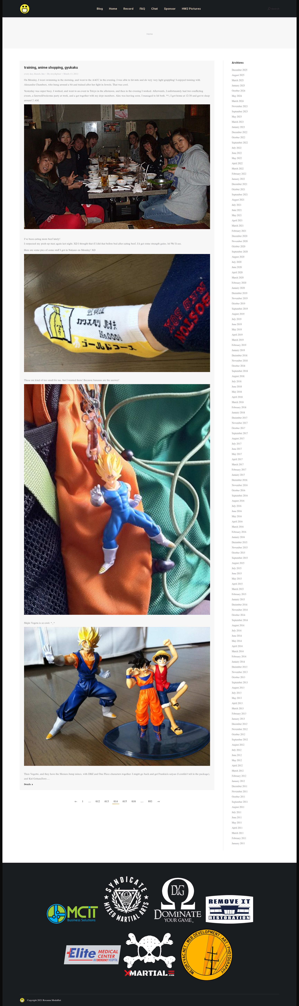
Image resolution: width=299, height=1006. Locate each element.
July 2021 (236, 204)
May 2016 (237, 516)
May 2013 (237, 698)
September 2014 (240, 620)
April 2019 (237, 334)
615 (125, 801)
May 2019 (237, 329)
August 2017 (238, 438)
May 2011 (237, 822)
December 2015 (239, 542)
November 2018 (240, 360)
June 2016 (237, 511)
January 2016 (238, 537)
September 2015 (240, 557)
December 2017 (239, 417)
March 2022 (238, 168)
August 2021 (238, 199)
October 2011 (238, 796)
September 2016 (240, 495)
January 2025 (238, 85)
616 (134, 801)
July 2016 (236, 505)
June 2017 (237, 448)
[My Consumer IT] (72, 924)
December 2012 (239, 724)
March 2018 (238, 402)
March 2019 (238, 339)
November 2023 (240, 106)
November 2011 (240, 791)
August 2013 (238, 687)
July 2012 (236, 749)
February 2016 (239, 531)
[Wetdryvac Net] (206, 982)
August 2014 (238, 625)
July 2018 (236, 381)
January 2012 (238, 781)
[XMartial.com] (149, 982)
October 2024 (238, 90)
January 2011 (238, 843)
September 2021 (240, 194)
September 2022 (240, 142)
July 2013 (236, 692)
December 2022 (239, 132)
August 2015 (238, 563)
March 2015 (238, 589)
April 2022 (237, 163)
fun (43, 73)
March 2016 (238, 526)
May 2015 (237, 578)
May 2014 (237, 640)
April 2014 (237, 646)
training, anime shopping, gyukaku (51, 67)
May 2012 (237, 760)
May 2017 (237, 454)
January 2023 (238, 127)
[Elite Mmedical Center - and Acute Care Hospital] (92, 982)
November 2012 (240, 729)
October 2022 (238, 137)
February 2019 (239, 345)
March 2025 (238, 80)
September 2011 (240, 801)
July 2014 (236, 630)
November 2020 (240, 241)
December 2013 (239, 666)
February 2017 (239, 469)
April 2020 (237, 272)
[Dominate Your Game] (177, 924)
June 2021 (237, 210)
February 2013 (239, 713)
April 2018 (237, 396)
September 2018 (240, 371)
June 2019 (237, 324)
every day (28, 73)
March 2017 (238, 464)
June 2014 (237, 635)
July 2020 (236, 262)
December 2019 (239, 293)
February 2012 (239, 775)
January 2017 (238, 474)
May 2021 (237, 215)
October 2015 (238, 552)
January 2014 (238, 661)
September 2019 (240, 308)
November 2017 (240, 422)
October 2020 (238, 246)
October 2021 (238, 189)
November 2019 (240, 298)
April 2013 (237, 703)
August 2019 (238, 313)
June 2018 (237, 386)
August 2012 (238, 744)
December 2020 (239, 236)
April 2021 (237, 220)
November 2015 (240, 547)
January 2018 (238, 412)
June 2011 (237, 817)
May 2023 (237, 116)
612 (98, 801)
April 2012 (237, 765)
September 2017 (240, 433)
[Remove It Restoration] (229, 924)
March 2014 (238, 651)
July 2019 (236, 319)
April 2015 (237, 583)
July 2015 (236, 568)
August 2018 (238, 376)
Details (27, 784)
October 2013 (238, 677)
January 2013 (238, 718)
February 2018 (239, 407)
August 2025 (238, 75)
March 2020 (238, 277)
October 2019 (238, 303)
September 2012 (240, 739)
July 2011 (236, 812)
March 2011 (238, 833)
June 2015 (237, 573)
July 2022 (236, 147)
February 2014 (239, 656)
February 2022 (239, 173)
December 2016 (239, 480)
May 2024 (237, 95)
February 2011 (239, 838)
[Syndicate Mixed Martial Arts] (126, 924)
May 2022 (237, 158)
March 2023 (238, 121)
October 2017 (238, 428)
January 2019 (238, 350)
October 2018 (238, 365)
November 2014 (240, 609)
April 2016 (237, 521)
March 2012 (238, 770)
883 (150, 801)
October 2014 (238, 615)
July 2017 (236, 443)
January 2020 (238, 287)
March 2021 (238, 225)
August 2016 (238, 500)
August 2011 (238, 807)
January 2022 (238, 178)
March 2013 (238, 708)
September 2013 (240, 682)
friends (37, 73)
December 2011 (239, 786)
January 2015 (238, 599)
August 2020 (238, 256)
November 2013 (240, 672)
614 (116, 801)
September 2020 (240, 251)
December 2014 (239, 604)
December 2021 (239, 184)
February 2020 (239, 282)
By (54, 73)
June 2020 (237, 267)
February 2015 (239, 594)
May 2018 (237, 391)
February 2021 (239, 230)
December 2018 (239, 355)
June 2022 (237, 153)
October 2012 (238, 734)
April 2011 (237, 827)
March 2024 (238, 101)
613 (107, 801)
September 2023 (240, 111)
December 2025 (239, 69)
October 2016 (238, 490)
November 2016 (240, 485)
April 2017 (237, 459)
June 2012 (237, 755)
